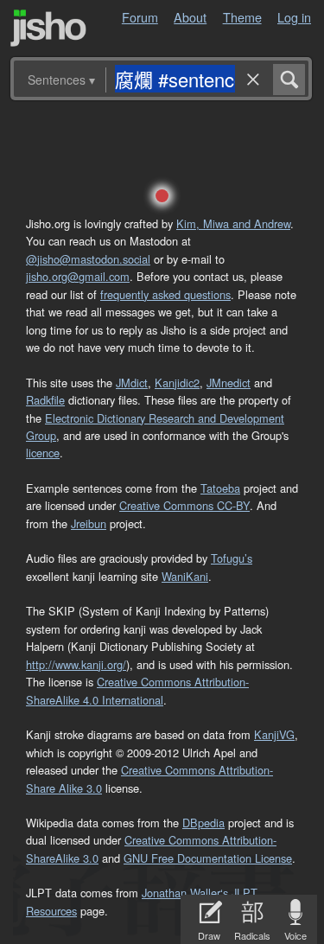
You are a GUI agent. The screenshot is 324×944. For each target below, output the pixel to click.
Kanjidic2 (177, 382)
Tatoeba (220, 488)
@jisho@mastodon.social (88, 259)
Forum (140, 17)
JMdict (132, 382)
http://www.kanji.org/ (76, 664)
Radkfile (45, 400)
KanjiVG (274, 734)
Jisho (48, 28)
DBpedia (203, 822)
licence (43, 452)
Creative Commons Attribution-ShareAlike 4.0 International (137, 690)
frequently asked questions (165, 294)
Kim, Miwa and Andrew (233, 223)
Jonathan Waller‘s (185, 892)
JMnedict (228, 382)
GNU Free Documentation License (208, 858)
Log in (294, 17)
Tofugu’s (231, 558)
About (190, 17)
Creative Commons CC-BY (184, 505)
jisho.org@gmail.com (78, 276)
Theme (242, 17)
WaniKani (185, 576)
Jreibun (88, 523)
